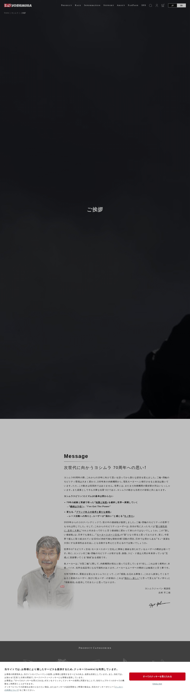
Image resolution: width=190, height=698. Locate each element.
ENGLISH (157, 684)
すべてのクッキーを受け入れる (157, 676)
